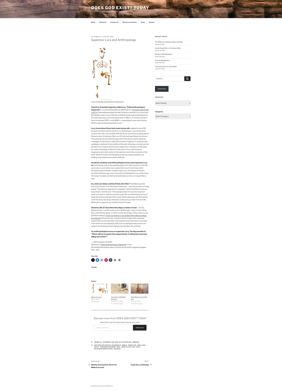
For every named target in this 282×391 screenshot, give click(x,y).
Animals (98, 342)
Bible (124, 345)
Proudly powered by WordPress (102, 386)
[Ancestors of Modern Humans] (120, 289)
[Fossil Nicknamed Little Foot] (139, 289)
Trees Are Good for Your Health (166, 66)
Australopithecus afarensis (107, 345)
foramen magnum (108, 347)
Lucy (138, 347)
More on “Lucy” (96, 297)
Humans (135, 342)
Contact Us (114, 22)
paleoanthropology (103, 349)
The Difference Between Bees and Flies (169, 42)
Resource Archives (130, 22)
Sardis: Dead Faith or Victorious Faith (168, 48)
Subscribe (140, 328)
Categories (159, 112)
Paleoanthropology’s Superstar (113, 245)
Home (93, 22)
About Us (102, 22)
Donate (151, 22)
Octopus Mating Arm (162, 60)
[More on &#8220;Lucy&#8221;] (100, 289)
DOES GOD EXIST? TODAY (120, 7)
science (117, 349)
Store (143, 22)
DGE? (112, 36)
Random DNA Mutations (163, 54)
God (118, 347)
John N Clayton (128, 347)
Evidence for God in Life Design (117, 342)
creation (132, 345)
